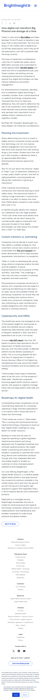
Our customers (20, 586)
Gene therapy (20, 563)
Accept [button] (16, 695)
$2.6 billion (25, 37)
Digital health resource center (21, 598)
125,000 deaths (26, 67)
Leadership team (20, 613)
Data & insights (20, 545)
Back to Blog (10, 524)
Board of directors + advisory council (20, 616)
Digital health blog (20, 601)
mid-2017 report (16, 340)
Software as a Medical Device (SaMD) (20, 548)
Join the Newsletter (20, 664)
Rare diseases (20, 574)
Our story (20, 610)
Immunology (20, 566)
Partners (20, 589)
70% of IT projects (24, 250)
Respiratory (20, 577)
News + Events (20, 625)
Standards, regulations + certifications (20, 622)
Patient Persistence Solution (20, 542)
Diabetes (20, 560)
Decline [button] (25, 695)
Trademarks (20, 637)
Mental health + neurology (20, 569)
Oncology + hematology (20, 572)
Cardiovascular (20, 557)
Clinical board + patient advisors (20, 619)
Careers (20, 628)
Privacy (20, 640)
